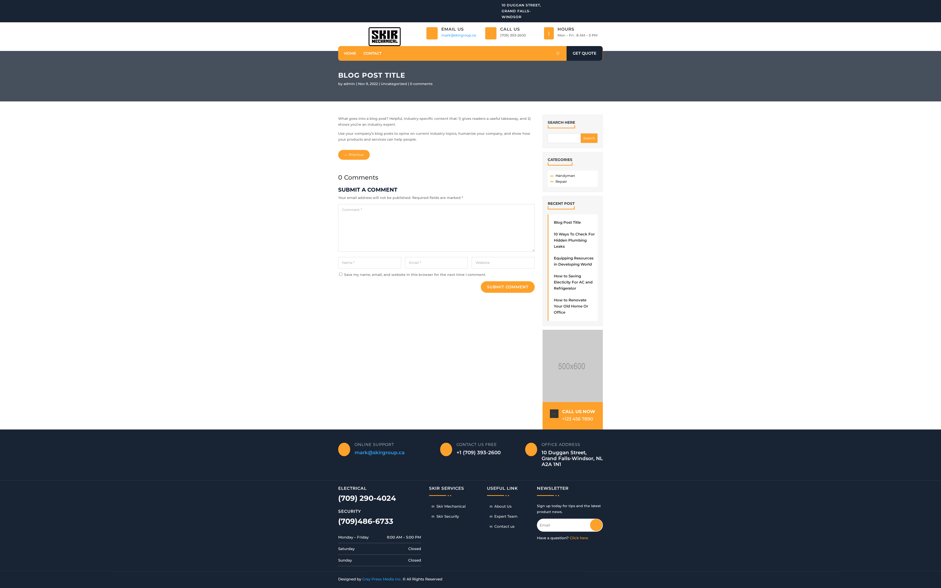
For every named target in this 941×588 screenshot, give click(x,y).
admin (349, 84)
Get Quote (584, 53)
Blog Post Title (567, 222)
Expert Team (506, 516)
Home (350, 53)
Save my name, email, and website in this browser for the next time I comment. (415, 274)
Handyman (565, 175)
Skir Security (447, 516)
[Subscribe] (592, 523)
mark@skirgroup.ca (458, 35)
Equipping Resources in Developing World (574, 261)
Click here (579, 538)
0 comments (421, 84)
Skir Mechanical (451, 506)
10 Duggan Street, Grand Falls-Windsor (521, 11)
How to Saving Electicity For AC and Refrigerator (573, 282)
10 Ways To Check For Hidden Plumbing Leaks (574, 240)
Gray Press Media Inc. (382, 579)
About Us (503, 506)
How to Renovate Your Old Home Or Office (571, 306)
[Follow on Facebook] (599, 4)
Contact (372, 53)
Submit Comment (508, 287)
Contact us (504, 526)
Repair (561, 181)
